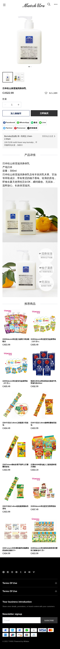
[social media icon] (3, 572)
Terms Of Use (9, 583)
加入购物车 (16, 113)
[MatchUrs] (33, 4)
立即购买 (44, 113)
